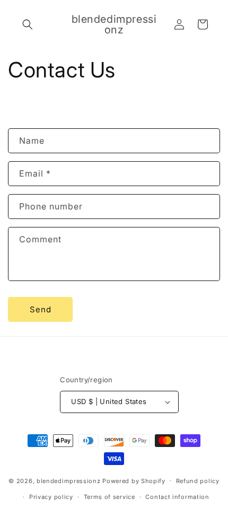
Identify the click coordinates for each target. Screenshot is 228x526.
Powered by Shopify (133, 480)
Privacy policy (51, 497)
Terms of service (109, 497)
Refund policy (198, 481)
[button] (27, 24)
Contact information (177, 497)
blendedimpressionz (69, 480)
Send (40, 309)
